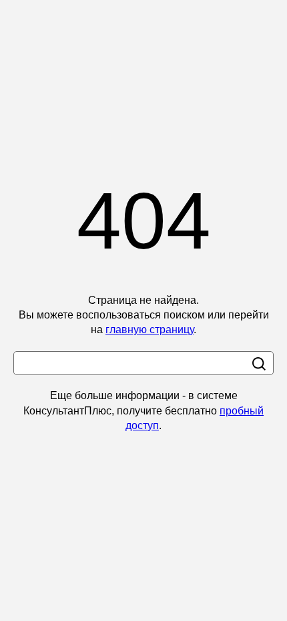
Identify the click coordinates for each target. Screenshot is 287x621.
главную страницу (149, 329)
